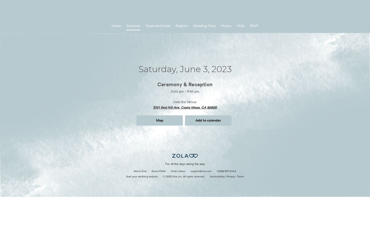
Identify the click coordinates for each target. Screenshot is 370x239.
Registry (182, 26)
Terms (240, 176)
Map (159, 120)
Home (116, 26)
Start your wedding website (142, 176)
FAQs (240, 26)
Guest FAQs (159, 171)
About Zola (140, 171)
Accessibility (217, 176)
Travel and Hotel (158, 26)
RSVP (254, 26)
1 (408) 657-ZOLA (226, 171)
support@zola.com (201, 171)
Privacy (231, 176)
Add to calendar (208, 120)
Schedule (133, 26)
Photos (226, 26)
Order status (178, 171)
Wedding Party (204, 26)
